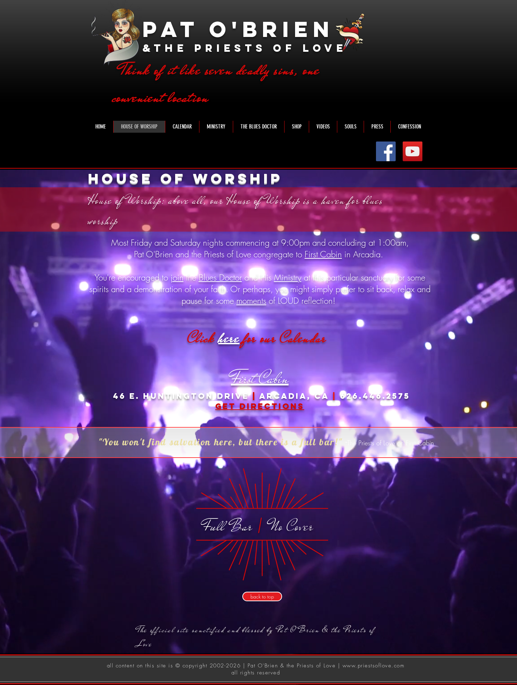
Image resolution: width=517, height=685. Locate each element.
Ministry (287, 277)
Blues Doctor (220, 277)
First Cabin (323, 254)
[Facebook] (386, 151)
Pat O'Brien (238, 29)
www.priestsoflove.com (374, 665)
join (177, 277)
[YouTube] (412, 151)
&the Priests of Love (244, 48)
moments (251, 300)
